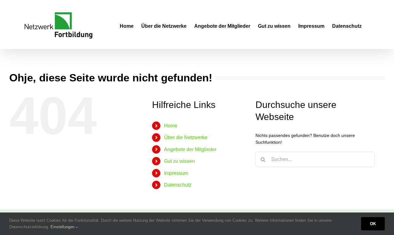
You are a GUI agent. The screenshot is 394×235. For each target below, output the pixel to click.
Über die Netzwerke (185, 137)
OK (373, 223)
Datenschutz (177, 185)
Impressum (176, 173)
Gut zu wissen (179, 161)
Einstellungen (63, 227)
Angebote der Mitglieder (190, 149)
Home (170, 125)
